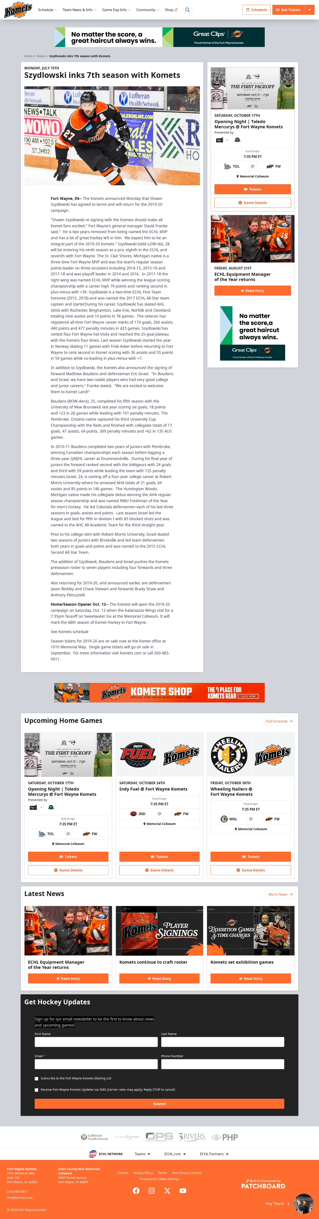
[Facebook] (136, 1191)
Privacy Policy (143, 1173)
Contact (122, 1173)
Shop (169, 9)
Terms (162, 1173)
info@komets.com (20, 1198)
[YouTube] (183, 1191)
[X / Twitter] (167, 1191)
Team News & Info (78, 9)
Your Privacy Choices (187, 1173)
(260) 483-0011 (17, 1191)
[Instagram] (152, 1191)
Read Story (254, 290)
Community (145, 9)
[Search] (187, 9)
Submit (159, 1103)
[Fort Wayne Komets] (18, 10)
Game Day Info (114, 9)
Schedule (45, 9)
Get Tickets (290, 9)
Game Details (255, 202)
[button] (287, 1203)
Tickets (255, 189)
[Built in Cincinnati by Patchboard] (263, 1184)
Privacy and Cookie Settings (159, 1179)
